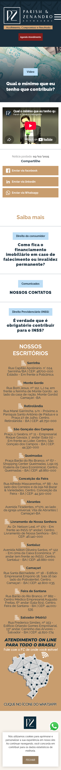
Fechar (30, 760)
